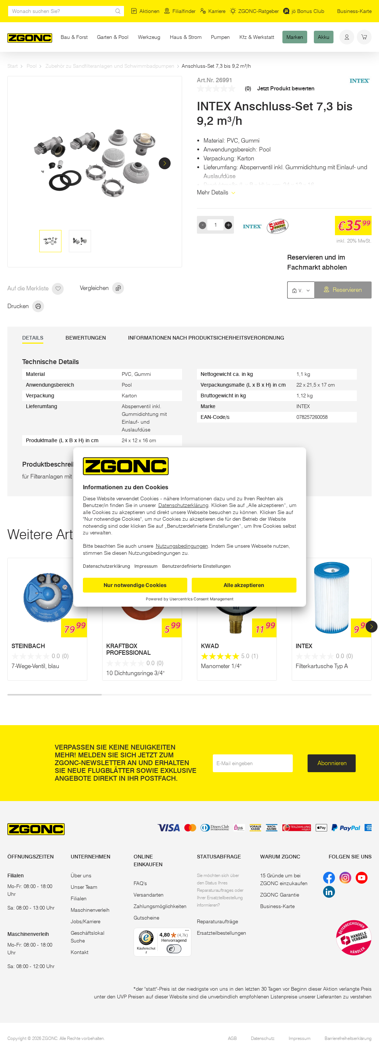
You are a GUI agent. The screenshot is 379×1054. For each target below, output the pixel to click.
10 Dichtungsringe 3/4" (135, 673)
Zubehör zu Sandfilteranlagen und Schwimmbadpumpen (110, 66)
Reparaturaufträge (217, 921)
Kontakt (79, 952)
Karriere (216, 11)
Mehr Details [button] (213, 192)
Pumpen (220, 37)
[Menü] (186, 932)
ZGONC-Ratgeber (258, 11)
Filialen (79, 898)
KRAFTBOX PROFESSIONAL (128, 650)
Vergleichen (95, 287)
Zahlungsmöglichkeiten (160, 906)
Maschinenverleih (90, 910)
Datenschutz (263, 1038)
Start (12, 66)
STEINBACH (28, 646)
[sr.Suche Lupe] (118, 11)
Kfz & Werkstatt (256, 37)
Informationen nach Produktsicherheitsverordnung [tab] (206, 338)
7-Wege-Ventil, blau (35, 666)
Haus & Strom (186, 37)
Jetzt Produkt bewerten (286, 88)
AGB (232, 1038)
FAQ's (140, 883)
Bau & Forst (74, 37)
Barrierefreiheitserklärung (348, 1038)
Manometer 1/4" (221, 666)
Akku (323, 37)
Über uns (81, 875)
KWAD (210, 646)
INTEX (304, 646)
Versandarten (149, 895)
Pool (32, 66)
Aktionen (150, 11)
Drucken (18, 306)
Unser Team (84, 887)
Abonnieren (332, 763)
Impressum (300, 1038)
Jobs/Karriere (85, 921)
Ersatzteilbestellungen (221, 933)
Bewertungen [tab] (86, 338)
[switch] (174, 948)
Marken (294, 37)
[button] (165, 163)
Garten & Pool (112, 37)
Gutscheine (146, 918)
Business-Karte (354, 11)
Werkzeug (149, 37)
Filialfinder (183, 11)
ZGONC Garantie (279, 895)
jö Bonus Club (308, 11)
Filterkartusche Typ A (322, 666)
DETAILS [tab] (32, 338)
